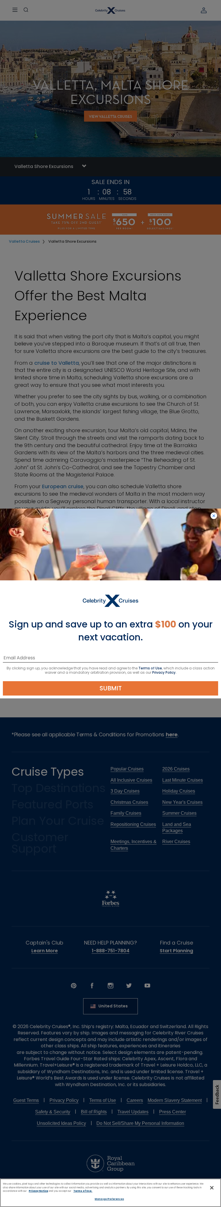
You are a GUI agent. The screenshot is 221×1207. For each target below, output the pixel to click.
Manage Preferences (109, 1199)
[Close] (211, 1187)
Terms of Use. (82, 1191)
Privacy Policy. (164, 672)
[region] (110, 1193)
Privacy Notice (38, 1191)
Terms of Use (150, 668)
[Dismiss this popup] (213, 516)
